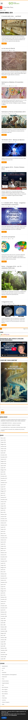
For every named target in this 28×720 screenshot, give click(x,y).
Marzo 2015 (3, 533)
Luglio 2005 (3, 641)
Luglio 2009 (3, 618)
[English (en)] (6, 334)
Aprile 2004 (3, 652)
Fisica (3, 678)
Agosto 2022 (3, 440)
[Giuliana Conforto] (14, 3)
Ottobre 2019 (3, 459)
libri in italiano (5, 691)
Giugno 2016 (3, 505)
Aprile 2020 (3, 452)
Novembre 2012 (4, 578)
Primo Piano (4, 697)
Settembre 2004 (4, 650)
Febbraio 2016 (3, 514)
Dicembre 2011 (4, 599)
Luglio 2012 (3, 586)
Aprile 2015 (3, 531)
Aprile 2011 (3, 603)
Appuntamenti (5, 666)
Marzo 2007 (3, 635)
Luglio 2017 (3, 486)
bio (2, 670)
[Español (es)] (3, 334)
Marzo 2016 (3, 512)
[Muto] (23, 355)
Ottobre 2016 (3, 501)
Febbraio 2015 (3, 535)
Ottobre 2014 (3, 539)
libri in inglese (4, 689)
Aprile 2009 (3, 622)
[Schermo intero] (25, 355)
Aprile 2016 (3, 510)
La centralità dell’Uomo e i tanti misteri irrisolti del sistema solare (13, 427)
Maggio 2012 (3, 590)
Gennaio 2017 (3, 497)
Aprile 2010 (3, 609)
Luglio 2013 (3, 563)
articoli (12, 18)
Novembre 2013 (4, 556)
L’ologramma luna (7, 302)
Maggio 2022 (3, 444)
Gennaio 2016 (3, 516)
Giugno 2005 (3, 643)
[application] (14, 349)
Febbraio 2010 (3, 612)
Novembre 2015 (4, 520)
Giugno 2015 (3, 529)
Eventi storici (12, 85)
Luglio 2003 (3, 658)
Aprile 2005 (3, 646)
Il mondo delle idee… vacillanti (11, 16)
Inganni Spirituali (5, 683)
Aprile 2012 (3, 593)
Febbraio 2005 (3, 648)
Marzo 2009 (3, 624)
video (3, 704)
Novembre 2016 (4, 499)
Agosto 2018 (3, 465)
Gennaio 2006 (3, 639)
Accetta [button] (4, 717)
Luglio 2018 (3, 467)
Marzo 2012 (3, 595)
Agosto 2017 (3, 484)
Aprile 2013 (3, 569)
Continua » (4, 43)
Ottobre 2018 (3, 463)
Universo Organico (5, 702)
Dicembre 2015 (4, 518)
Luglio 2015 (3, 527)
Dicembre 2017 (4, 476)
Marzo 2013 (3, 571)
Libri (3, 685)
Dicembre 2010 (4, 605)
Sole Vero (4, 700)
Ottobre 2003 (3, 656)
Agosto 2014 (3, 542)
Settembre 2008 (4, 631)
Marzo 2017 (3, 495)
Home (1, 10)
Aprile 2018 (3, 471)
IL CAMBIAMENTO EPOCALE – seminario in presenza (11, 423)
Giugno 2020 (3, 450)
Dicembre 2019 (4, 455)
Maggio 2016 (3, 508)
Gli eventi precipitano (8, 237)
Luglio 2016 (3, 503)
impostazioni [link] (14, 715)
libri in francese (5, 687)
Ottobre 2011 (3, 601)
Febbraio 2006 (3, 637)
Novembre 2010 (4, 607)
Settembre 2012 (4, 582)
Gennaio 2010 (3, 614)
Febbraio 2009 (3, 626)
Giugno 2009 (3, 620)
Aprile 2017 (3, 493)
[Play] (2, 355)
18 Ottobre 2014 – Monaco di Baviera (12, 140)
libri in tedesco (5, 693)
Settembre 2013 (4, 561)
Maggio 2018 (3, 469)
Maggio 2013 (3, 567)
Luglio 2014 (3, 544)
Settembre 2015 (4, 525)
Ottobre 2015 (3, 522)
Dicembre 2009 (4, 616)
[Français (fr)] (8, 334)
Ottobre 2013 (3, 559)
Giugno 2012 (3, 588)
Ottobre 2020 (3, 448)
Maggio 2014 (3, 548)
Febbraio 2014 (3, 552)
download (4, 672)
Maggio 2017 (3, 491)
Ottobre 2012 (3, 580)
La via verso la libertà (8, 48)
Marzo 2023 (3, 438)
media (3, 695)
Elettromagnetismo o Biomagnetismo (9, 674)
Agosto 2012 (3, 584)
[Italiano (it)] (1, 334)
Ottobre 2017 (3, 480)
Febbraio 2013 (3, 573)
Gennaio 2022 (3, 446)
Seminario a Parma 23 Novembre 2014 (13, 112)
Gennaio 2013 (3, 576)
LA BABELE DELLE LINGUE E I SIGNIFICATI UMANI (10, 425)
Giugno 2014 (3, 546)
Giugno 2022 (3, 442)
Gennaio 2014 (3, 554)
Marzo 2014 (3, 550)
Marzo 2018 (3, 474)
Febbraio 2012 (3, 597)
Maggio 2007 (3, 633)
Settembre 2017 (4, 482)
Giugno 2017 (3, 488)
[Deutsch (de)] (5, 334)
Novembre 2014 (4, 537)
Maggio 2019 (3, 461)
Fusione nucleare (5, 681)
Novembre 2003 (4, 654)
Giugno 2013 (3, 565)
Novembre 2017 (4, 478)
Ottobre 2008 (3, 629)
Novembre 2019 (4, 457)
